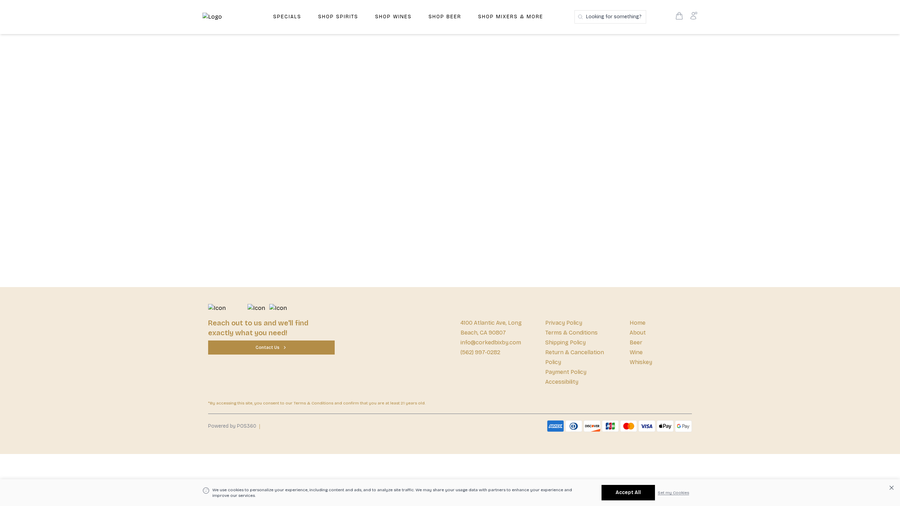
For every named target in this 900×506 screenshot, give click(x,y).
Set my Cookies (673, 492)
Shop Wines (393, 17)
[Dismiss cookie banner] (891, 487)
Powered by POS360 (232, 426)
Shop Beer (445, 17)
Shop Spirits (338, 17)
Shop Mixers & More (510, 17)
